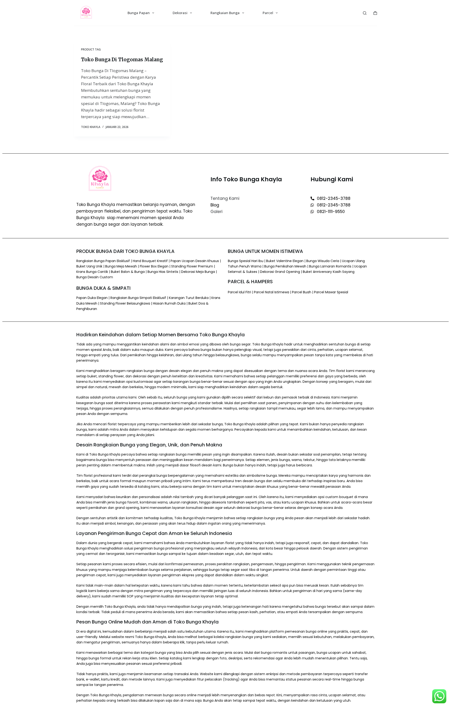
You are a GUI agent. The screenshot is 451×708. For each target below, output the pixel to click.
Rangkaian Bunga (225, 12)
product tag (91, 49)
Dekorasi (180, 12)
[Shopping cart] (375, 13)
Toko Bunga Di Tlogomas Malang (122, 59)
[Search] (364, 13)
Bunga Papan (139, 12)
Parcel (268, 12)
